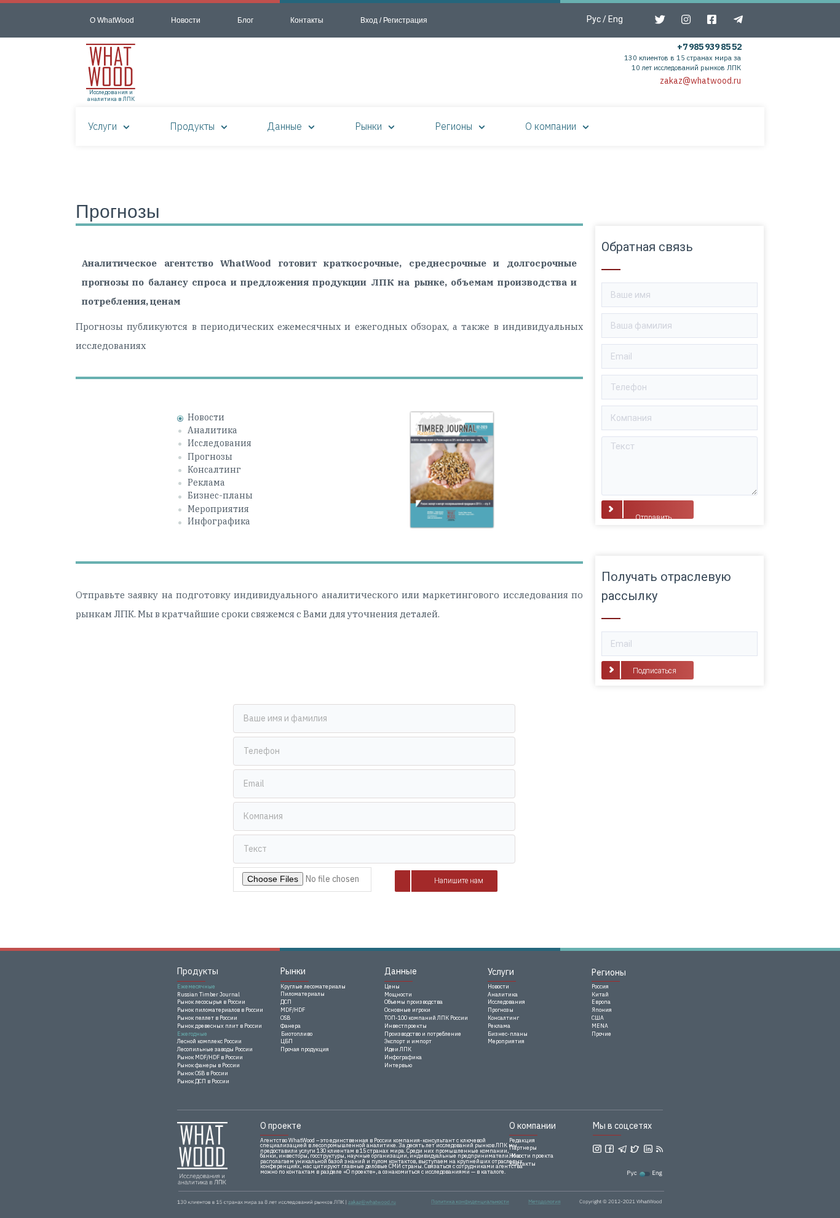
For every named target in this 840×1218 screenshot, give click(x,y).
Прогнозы (210, 456)
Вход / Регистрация (393, 20)
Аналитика (212, 430)
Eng (615, 19)
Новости (185, 20)
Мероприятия (218, 509)
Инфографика (219, 521)
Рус (594, 19)
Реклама (206, 482)
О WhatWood (112, 20)
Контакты (306, 20)
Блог (245, 20)
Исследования (220, 443)
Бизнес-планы (220, 495)
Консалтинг (214, 469)
